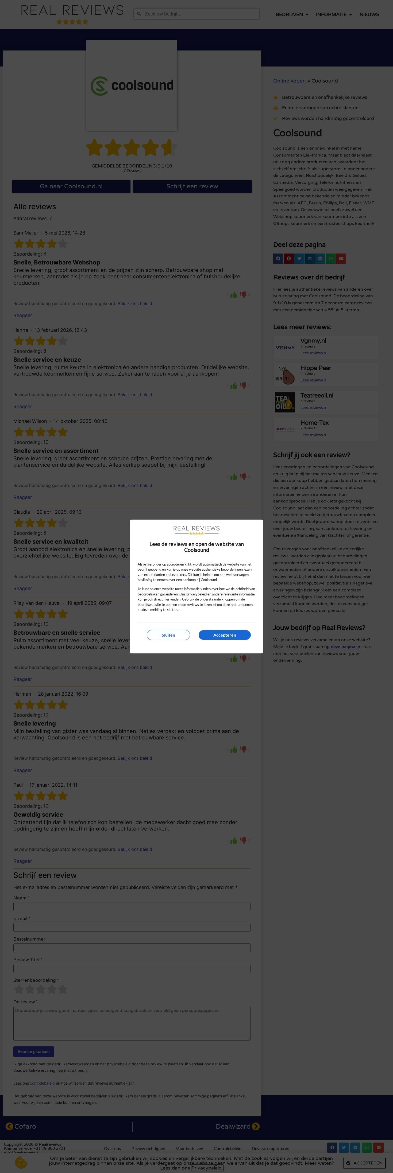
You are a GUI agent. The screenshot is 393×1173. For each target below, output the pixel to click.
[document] (196, 586)
